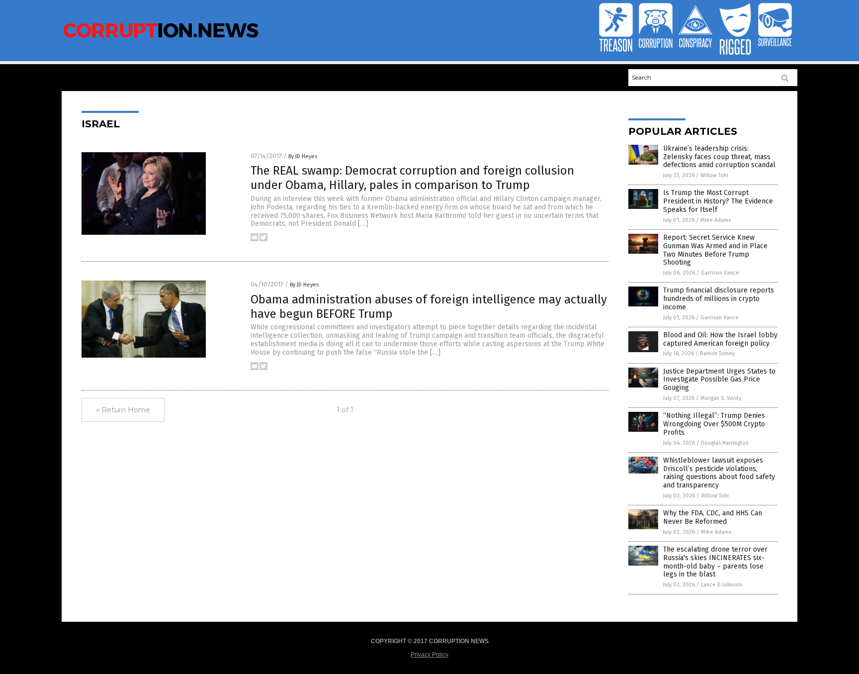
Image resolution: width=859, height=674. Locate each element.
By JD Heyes (302, 156)
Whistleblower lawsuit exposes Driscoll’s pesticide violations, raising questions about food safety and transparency (719, 472)
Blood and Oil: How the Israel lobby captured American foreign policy (720, 339)
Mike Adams (715, 220)
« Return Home (123, 409)
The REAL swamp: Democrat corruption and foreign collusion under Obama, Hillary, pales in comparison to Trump (412, 178)
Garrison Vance (720, 273)
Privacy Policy (429, 654)
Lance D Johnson (721, 584)
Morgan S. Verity (720, 398)
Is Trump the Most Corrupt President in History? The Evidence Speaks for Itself (718, 201)
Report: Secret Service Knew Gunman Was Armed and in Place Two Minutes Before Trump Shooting (715, 250)
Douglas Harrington (725, 443)
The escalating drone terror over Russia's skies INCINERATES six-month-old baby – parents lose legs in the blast (715, 561)
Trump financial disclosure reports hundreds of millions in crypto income (718, 298)
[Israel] (161, 38)
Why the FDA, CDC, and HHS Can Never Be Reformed (712, 517)
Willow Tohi (714, 175)
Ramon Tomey (717, 353)
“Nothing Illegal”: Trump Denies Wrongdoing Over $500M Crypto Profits (714, 424)
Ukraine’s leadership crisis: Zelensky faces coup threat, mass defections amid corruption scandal (719, 157)
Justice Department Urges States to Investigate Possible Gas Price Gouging (719, 379)
